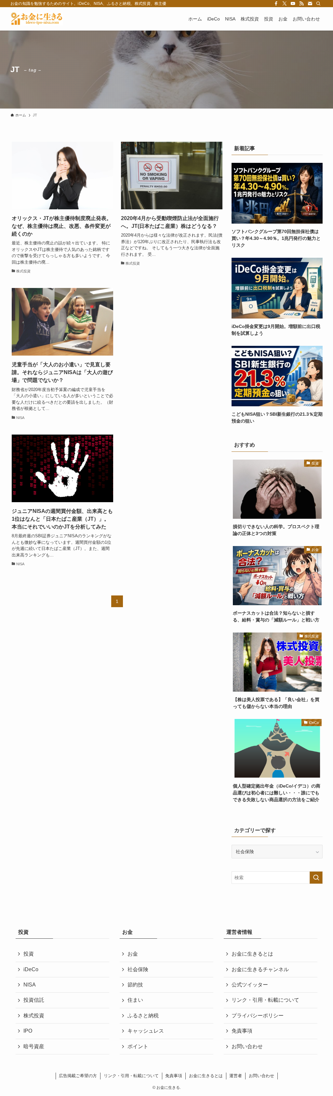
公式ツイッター (250, 984)
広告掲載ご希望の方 (78, 1075)
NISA (29, 984)
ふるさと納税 (143, 1015)
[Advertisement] (171, 341)
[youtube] (293, 3)
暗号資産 (33, 1046)
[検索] (318, 3)
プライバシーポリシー (258, 1015)
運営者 (235, 1075)
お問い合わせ (247, 1046)
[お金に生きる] (36, 18)
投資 (28, 954)
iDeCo (30, 969)
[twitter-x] (284, 3)
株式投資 (33, 1015)
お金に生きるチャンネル (260, 969)
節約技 (135, 984)
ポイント (137, 1046)
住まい (135, 1000)
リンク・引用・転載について (265, 1000)
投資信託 (33, 1000)
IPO (27, 1031)
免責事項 (242, 1031)
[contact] (310, 3)
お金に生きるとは (252, 954)
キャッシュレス (145, 1031)
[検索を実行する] (316, 877)
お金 (132, 954)
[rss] (301, 3)
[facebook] (276, 3)
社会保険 (137, 969)
